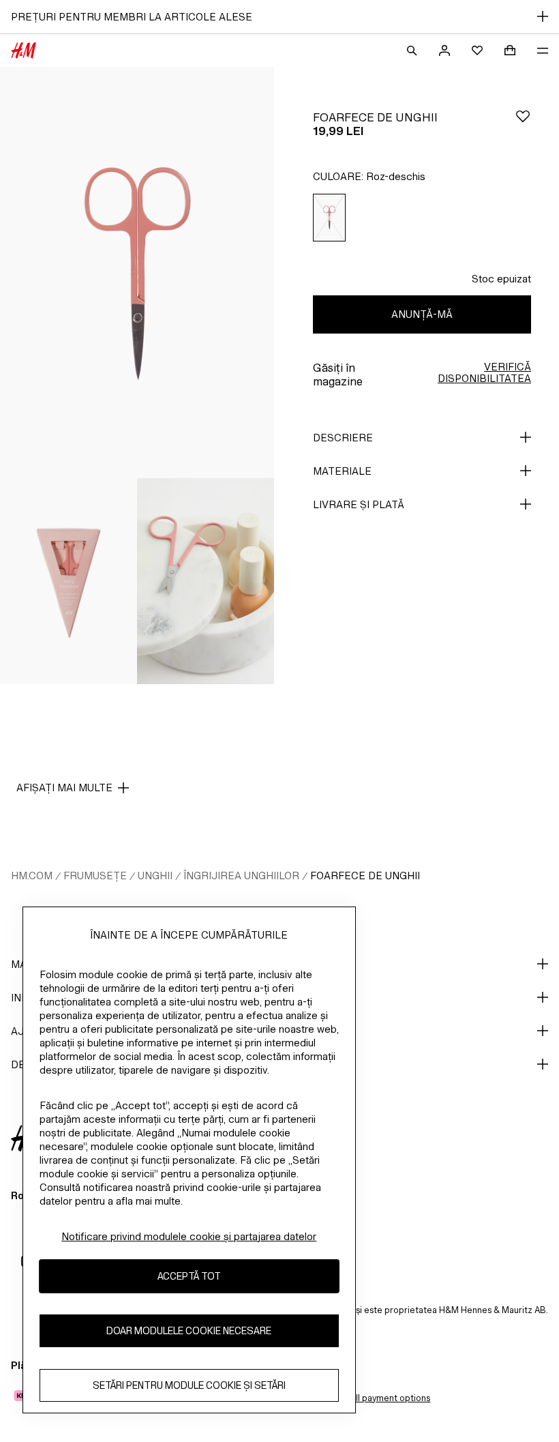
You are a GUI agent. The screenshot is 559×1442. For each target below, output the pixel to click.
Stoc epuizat (501, 278)
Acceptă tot (189, 1276)
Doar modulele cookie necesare (188, 1330)
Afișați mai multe (64, 787)
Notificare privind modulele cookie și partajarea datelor (188, 1236)
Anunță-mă (422, 314)
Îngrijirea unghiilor (241, 875)
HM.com (31, 875)
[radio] (329, 218)
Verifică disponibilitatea (484, 372)
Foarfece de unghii (365, 875)
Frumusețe (95, 875)
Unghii (155, 875)
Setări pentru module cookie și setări (189, 1385)
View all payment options (379, 1398)
